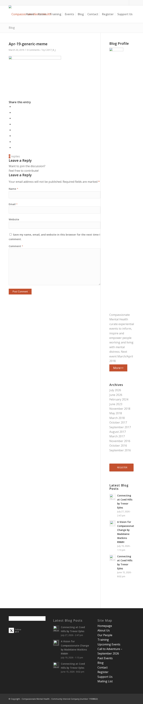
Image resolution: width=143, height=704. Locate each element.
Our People (104, 635)
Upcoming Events (108, 644)
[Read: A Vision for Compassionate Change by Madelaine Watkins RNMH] (112, 523)
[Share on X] (14, 112)
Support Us (104, 677)
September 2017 (120, 427)
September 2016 (120, 450)
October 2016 (118, 445)
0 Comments (33, 49)
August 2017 (117, 432)
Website (14, 219)
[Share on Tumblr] (14, 130)
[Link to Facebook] (126, 2)
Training (103, 640)
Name (13, 188)
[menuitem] (30, 14)
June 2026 (115, 395)
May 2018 (115, 413)
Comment (16, 246)
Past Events (105, 658)
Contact (102, 667)
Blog (12, 28)
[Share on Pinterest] (14, 118)
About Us (103, 630)
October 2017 (118, 422)
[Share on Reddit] (14, 142)
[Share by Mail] (14, 147)
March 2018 (117, 418)
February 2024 (118, 399)
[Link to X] (131, 2)
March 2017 (117, 436)
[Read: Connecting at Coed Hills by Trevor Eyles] (112, 497)
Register (102, 672)
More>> (118, 368)
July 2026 (115, 390)
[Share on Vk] (14, 136)
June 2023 (115, 404)
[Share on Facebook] (14, 106)
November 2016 (119, 441)
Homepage (104, 626)
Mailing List (105, 681)
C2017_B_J (50, 49)
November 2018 (119, 409)
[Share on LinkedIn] (14, 124)
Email (13, 204)
